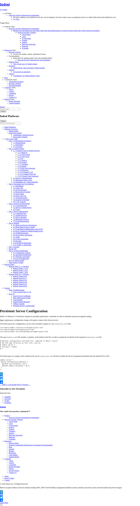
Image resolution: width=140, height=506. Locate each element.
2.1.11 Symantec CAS (25, 172)
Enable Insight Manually (21, 302)
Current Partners (14, 103)
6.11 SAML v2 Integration (22, 245)
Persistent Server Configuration (24, 306)
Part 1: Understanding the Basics (20, 141)
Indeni (5, 4)
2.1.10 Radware (23, 170)
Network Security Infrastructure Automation (24, 15)
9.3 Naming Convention (21, 257)
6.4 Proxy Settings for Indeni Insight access (28, 231)
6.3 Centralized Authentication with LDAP (28, 229)
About (11, 89)
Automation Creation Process (23, 135)
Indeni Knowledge (15, 133)
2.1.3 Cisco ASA (23, 156)
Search (2, 107)
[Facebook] (70, 376)
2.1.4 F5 (20, 158)
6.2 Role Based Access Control (24, 227)
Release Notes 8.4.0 (20, 276)
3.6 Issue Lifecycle (19, 196)
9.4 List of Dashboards (21, 259)
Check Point (26, 34)
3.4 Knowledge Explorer (21, 192)
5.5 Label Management (21, 221)
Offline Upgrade (18, 304)
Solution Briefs (14, 457)
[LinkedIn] (70, 373)
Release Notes (14, 62)
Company (7, 87)
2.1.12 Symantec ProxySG (27, 174)
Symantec (25, 48)
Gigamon (12, 431)
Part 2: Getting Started (16, 149)
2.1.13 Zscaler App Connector (28, 176)
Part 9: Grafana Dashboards (18, 251)
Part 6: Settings (14, 223)
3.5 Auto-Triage (18, 194)
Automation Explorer (16, 82)
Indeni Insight (13, 131)
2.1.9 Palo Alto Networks (26, 168)
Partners (7, 99)
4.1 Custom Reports (20, 206)
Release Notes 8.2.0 (20, 282)
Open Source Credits (16, 262)
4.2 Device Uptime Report (22, 208)
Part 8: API (12, 249)
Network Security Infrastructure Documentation (34, 60)
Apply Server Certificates (22, 296)
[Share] (70, 382)
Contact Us (13, 97)
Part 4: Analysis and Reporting (19, 204)
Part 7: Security (14, 247)
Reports (11, 451)
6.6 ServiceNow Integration (22, 235)
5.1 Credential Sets (19, 213)
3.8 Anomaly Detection (21, 200)
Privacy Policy (9, 478)
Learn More (4, 503)
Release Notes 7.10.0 (20, 272)
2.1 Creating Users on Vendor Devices (26, 151)
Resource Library (15, 52)
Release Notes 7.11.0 (20, 270)
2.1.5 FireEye (22, 160)
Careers (11, 91)
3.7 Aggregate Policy (20, 198)
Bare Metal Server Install (21, 298)
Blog (6, 78)
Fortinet (24, 40)
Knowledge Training (20, 137)
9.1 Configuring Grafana (21, 253)
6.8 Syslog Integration (20, 239)
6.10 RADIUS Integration (22, 243)
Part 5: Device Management (18, 211)
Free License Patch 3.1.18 (22, 292)
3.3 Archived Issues (20, 190)
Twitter (6, 401)
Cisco (24, 36)
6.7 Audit (16, 237)
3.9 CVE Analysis (19, 202)
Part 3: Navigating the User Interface (21, 184)
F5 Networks (26, 38)
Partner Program (14, 101)
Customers (12, 93)
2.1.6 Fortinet (22, 162)
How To (12, 294)
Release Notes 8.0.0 (20, 286)
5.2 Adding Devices (20, 215)
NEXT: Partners (23, 385)
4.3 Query (16, 209)
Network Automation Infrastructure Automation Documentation (31, 445)
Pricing (11, 95)
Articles (11, 74)
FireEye (11, 427)
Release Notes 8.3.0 (20, 280)
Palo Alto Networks (29, 44)
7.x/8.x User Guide (11, 139)
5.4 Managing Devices (21, 219)
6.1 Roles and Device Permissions (25, 225)
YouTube (7, 399)
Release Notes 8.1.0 (20, 284)
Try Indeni (3, 10)
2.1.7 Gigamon (23, 164)
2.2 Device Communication (22, 178)
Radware (25, 46)
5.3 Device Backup (19, 217)
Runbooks (12, 453)
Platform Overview (11, 129)
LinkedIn (7, 397)
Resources (7, 50)
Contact (7, 480)
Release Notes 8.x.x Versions (19, 274)
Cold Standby (18, 300)
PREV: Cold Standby (8, 385)
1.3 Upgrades (17, 147)
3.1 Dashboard (18, 186)
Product (7, 416)
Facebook (7, 403)
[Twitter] (70, 379)
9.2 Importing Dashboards (22, 255)
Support (11, 70)
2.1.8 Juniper (22, 166)
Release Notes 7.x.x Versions (19, 266)
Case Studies (13, 455)
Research (12, 66)
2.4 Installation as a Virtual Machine (25, 182)
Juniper (24, 42)
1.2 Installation (18, 145)
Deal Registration (15, 85)
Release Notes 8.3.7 (20, 278)
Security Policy (14, 471)
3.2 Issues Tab (18, 188)
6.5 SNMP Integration (20, 233)
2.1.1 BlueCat (22, 153)
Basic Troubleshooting (16, 290)
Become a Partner (15, 84)
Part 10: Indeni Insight (16, 261)
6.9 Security (17, 241)
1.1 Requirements (19, 143)
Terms (6, 476)
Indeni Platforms (10, 127)
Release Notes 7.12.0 (20, 268)
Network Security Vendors (27, 32)
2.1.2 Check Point (24, 155)
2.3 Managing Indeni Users (22, 180)
